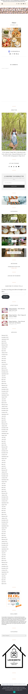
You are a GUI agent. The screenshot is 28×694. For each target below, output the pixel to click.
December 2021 (5, 372)
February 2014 (4, 539)
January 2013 (4, 564)
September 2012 (5, 572)
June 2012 (4, 578)
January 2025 (4, 347)
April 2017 (4, 466)
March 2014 (4, 537)
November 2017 (5, 452)
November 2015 (5, 499)
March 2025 (4, 343)
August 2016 (4, 481)
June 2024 (4, 348)
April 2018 (4, 443)
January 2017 (4, 472)
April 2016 (4, 489)
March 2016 (4, 491)
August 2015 (4, 504)
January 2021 (4, 387)
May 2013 (3, 556)
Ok (14, 692)
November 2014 (5, 522)
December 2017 (5, 450)
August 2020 (4, 397)
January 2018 (4, 449)
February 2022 (5, 370)
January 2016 (4, 495)
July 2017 (3, 460)
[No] (26, 689)
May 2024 (4, 350)
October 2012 (4, 570)
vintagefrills (16, 51)
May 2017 (3, 464)
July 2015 (3, 506)
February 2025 (5, 345)
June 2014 (4, 531)
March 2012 (4, 583)
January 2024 (4, 352)
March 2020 (4, 402)
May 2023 (4, 360)
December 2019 (5, 408)
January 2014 (4, 541)
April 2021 (4, 381)
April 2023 (4, 362)
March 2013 (4, 560)
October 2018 (4, 431)
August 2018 (4, 435)
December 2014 (5, 520)
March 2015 (4, 514)
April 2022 (4, 366)
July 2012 (3, 576)
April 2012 (4, 581)
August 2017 (4, 458)
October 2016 (4, 477)
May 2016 (3, 487)
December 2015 (5, 497)
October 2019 (4, 412)
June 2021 (4, 377)
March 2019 (4, 422)
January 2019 (4, 425)
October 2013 (4, 547)
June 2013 (4, 554)
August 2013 (4, 551)
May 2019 (3, 418)
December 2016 (5, 474)
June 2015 (4, 508)
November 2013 (5, 545)
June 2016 (4, 485)
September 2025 (5, 339)
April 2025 (4, 341)
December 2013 (5, 543)
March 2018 (4, 445)
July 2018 (3, 437)
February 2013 (4, 562)
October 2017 (4, 454)
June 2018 (4, 439)
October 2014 (4, 524)
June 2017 (4, 462)
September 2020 (5, 395)
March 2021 (4, 383)
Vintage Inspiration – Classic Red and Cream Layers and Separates (17, 322)
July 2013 (3, 553)
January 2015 (4, 518)
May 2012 (4, 579)
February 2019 (4, 424)
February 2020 (5, 404)
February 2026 (5, 335)
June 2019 (4, 416)
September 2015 (5, 502)
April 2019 (4, 420)
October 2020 (5, 393)
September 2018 (5, 433)
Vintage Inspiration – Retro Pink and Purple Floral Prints (16, 309)
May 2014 (4, 533)
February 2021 (4, 385)
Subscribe (5, 297)
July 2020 (4, 399)
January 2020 (4, 406)
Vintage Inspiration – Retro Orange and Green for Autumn (17, 315)
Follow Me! (14, 268)
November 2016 (5, 476)
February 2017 (4, 470)
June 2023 (4, 358)
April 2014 (4, 535)
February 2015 (4, 516)
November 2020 (5, 391)
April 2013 (4, 558)
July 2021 (3, 375)
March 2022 (4, 368)
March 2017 (4, 468)
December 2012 (5, 566)
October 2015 (4, 501)
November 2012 (5, 568)
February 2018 (4, 447)
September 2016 (5, 479)
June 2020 (4, 400)
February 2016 (4, 493)
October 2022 (5, 364)
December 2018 (5, 427)
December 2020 (5, 389)
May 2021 (4, 379)
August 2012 (4, 574)
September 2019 (5, 414)
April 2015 (4, 512)
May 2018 (3, 441)
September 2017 (5, 456)
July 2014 (3, 529)
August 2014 (4, 527)
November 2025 (5, 337)
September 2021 (5, 374)
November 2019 (5, 410)
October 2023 (4, 354)
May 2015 (4, 510)
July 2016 (3, 483)
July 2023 (4, 356)
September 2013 (5, 549)
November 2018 (5, 429)
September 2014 (5, 526)
